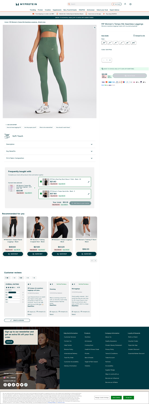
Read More (31, 306)
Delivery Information (70, 366)
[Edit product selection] (89, 182)
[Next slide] (96, 240)
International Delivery (70, 353)
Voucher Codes (133, 341)
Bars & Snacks (89, 357)
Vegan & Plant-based (91, 361)
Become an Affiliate (111, 382)
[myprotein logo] (26, 4)
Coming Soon (89, 345)
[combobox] (94, 4)
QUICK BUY (14, 254)
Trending (33, 10)
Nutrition (87, 337)
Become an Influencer (112, 378)
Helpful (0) (32, 311)
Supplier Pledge (110, 370)
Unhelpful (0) (41, 311)
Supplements (57, 10)
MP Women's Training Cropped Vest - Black (37, 240)
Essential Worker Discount (136, 353)
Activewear (91, 10)
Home (6, 22)
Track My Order (68, 357)
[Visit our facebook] (9, 384)
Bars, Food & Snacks (70, 10)
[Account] (125, 4)
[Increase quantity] (110, 60)
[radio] (104, 43)
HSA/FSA (82, 10)
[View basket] (130, 4)
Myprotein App (132, 345)
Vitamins (87, 366)
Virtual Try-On (140, 35)
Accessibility (109, 366)
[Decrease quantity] (104, 60)
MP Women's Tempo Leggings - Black (62, 240)
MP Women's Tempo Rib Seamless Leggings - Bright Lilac (27, 22)
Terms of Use (61, 402)
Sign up (9, 342)
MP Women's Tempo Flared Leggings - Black (13, 240)
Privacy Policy (109, 349)
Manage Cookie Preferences (13, 373)
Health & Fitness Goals (92, 349)
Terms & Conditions (111, 353)
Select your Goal (102, 10)
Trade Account (110, 357)
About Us (108, 337)
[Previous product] (92, 260)
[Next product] (95, 260)
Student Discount (133, 349)
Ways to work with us (112, 374)
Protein (40, 10)
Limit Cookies (116, 397)
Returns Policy (68, 349)
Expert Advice (114, 10)
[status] (107, 60)
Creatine (48, 10)
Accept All (128, 397)
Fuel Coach (117, 4)
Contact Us (67, 341)
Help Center (68, 345)
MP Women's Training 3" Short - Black (86, 240)
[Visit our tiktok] (13, 384)
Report (29, 314)
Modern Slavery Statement (113, 345)
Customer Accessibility (71, 361)
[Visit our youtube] (17, 384)
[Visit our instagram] (5, 384)
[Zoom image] (94, 27)
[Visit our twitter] (21, 384)
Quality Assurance (111, 341)
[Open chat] (26, 384)
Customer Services (70, 337)
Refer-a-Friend (132, 337)
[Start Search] (69, 4)
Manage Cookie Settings (102, 397)
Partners (108, 361)
